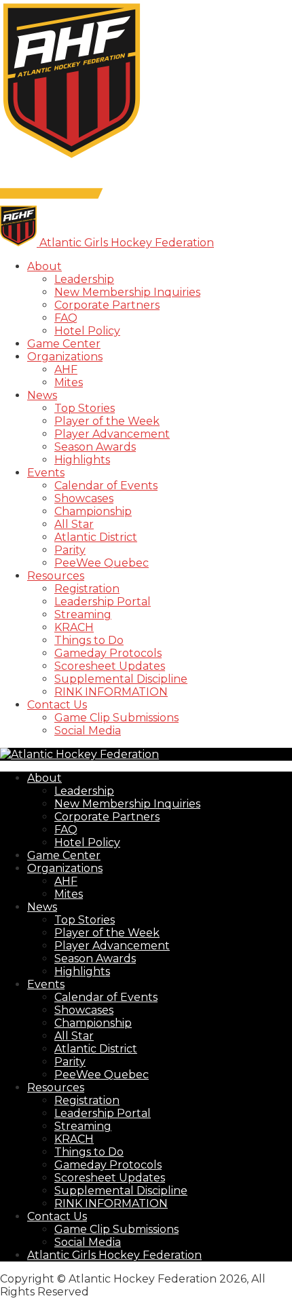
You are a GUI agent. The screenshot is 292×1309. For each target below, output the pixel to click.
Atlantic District (95, 537)
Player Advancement (112, 434)
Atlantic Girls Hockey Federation (114, 1255)
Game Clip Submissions (116, 717)
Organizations (65, 356)
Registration (87, 588)
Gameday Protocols (108, 653)
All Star (74, 524)
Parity (70, 550)
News (42, 395)
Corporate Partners (107, 305)
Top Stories (84, 408)
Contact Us (57, 704)
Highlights (82, 459)
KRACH (74, 627)
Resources (55, 575)
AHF (65, 369)
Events (46, 472)
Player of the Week (107, 421)
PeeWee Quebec (101, 562)
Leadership (84, 279)
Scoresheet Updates (109, 666)
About (44, 266)
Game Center (64, 343)
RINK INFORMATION (111, 691)
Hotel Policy (87, 330)
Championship (93, 511)
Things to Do (89, 640)
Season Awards (95, 446)
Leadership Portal (102, 601)
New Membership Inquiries (127, 292)
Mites (68, 382)
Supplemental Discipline (120, 678)
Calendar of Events (106, 485)
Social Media (87, 730)
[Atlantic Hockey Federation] (71, 157)
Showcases (83, 498)
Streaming (82, 614)
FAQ (65, 317)
